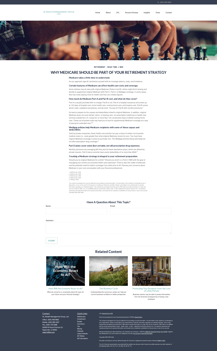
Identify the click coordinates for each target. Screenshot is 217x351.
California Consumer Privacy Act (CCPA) (156, 331)
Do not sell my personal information (142, 333)
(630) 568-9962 (165, 2)
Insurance (81, 324)
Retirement (81, 316)
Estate (79, 321)
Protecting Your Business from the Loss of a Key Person (151, 289)
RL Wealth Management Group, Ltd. (59, 13)
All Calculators (82, 338)
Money (79, 328)
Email (112, 206)
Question (50, 220)
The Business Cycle (108, 288)
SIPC (163, 340)
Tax (78, 326)
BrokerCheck (138, 317)
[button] (108, 12)
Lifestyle (80, 331)
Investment (81, 319)
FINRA (159, 340)
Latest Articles (82, 333)
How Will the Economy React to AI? (66, 288)
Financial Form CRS (107, 313)
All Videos (81, 336)
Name (48, 206)
